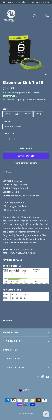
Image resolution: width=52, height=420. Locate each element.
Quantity (9, 134)
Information (13, 341)
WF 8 (38, 114)
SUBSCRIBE (10, 349)
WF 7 (28, 114)
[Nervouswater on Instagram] (42, 376)
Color (7, 121)
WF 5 (7, 114)
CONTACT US (12, 358)
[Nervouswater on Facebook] (38, 376)
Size (5, 109)
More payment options (26, 162)
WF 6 (17, 114)
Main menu (11, 332)
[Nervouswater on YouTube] (47, 376)
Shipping (19, 99)
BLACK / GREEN (13, 126)
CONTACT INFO (13, 367)
